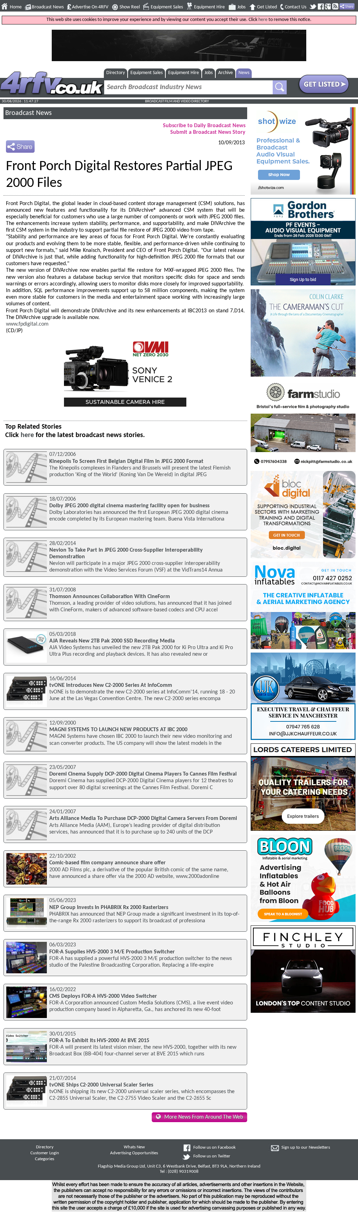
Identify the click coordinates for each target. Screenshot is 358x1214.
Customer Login (44, 1153)
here (262, 19)
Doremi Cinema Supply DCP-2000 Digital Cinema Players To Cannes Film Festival (143, 774)
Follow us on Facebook (214, 1148)
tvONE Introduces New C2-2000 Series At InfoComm (110, 685)
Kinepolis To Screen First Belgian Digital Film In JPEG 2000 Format (126, 461)
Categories (44, 1159)
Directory (115, 72)
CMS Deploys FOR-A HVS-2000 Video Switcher (103, 996)
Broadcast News (48, 7)
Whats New (134, 1147)
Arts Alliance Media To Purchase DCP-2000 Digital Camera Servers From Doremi (143, 818)
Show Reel (130, 7)
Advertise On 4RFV (90, 7)
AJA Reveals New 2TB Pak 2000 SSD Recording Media (112, 641)
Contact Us (295, 7)
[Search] (280, 87)
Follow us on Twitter (211, 1156)
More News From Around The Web (203, 1117)
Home (16, 7)
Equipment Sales (167, 7)
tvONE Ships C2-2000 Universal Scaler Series (101, 1085)
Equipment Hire (209, 7)
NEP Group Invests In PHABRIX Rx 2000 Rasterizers (108, 907)
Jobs (241, 7)
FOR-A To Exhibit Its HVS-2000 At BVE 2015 (99, 1041)
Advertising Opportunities (134, 1153)
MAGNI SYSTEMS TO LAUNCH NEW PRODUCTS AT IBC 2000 (118, 730)
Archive (225, 72)
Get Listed (267, 7)
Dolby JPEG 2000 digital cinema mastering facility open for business (129, 506)
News (243, 72)
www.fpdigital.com (27, 324)
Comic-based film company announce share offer (107, 863)
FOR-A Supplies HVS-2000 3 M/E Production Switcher (112, 952)
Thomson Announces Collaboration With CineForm (109, 596)
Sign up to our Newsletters (305, 1148)
